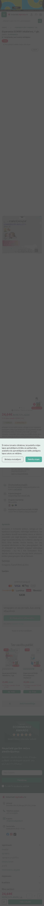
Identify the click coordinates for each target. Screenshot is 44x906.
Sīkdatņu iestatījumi (12, 459)
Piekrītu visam (34, 459)
